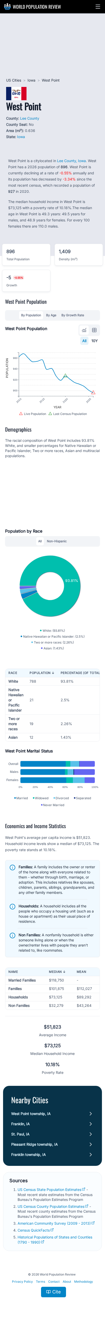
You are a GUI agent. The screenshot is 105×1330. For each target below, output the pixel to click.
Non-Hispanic (57, 541)
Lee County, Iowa (71, 161)
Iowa (31, 80)
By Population (31, 315)
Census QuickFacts (34, 1230)
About (67, 1281)
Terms (40, 1281)
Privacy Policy (22, 1281)
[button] (98, 7)
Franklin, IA (20, 1124)
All (84, 341)
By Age (51, 315)
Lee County (29, 118)
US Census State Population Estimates (49, 1189)
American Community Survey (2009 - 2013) (54, 1223)
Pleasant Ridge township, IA (34, 1144)
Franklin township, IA (28, 1154)
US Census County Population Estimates (51, 1206)
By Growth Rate (72, 315)
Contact (54, 1281)
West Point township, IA (31, 1113)
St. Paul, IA (20, 1134)
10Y (94, 341)
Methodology (83, 1281)
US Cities (13, 80)
